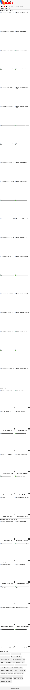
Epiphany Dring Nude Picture (19, 670)
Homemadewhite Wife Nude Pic (7, 647)
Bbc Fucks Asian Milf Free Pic (7, 626)
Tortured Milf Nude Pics (7, 540)
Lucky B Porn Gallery (5, 667)
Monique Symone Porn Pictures (7, 665)
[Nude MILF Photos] (15, 2)
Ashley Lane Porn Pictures (6, 659)
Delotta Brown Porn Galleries (21, 665)
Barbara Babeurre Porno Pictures (8, 451)
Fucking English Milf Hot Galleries (7, 562)
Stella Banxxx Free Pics (18, 678)
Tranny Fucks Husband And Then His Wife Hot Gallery (7, 605)
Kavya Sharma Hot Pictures (16, 667)
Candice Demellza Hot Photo (22, 516)
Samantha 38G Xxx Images (6, 678)
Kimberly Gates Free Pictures (19, 659)
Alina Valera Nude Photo (8, 473)
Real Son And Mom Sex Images (22, 626)
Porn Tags (10, 6)
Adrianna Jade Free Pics (7, 494)
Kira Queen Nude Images (6, 662)
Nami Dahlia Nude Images (7, 409)
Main (3, 6)
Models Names (6, 8)
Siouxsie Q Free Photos (7, 516)
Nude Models (19, 6)
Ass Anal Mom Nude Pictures (22, 540)
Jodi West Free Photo (22, 494)
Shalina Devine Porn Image (6, 670)
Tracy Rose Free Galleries (22, 451)
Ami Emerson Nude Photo (22, 473)
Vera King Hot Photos (7, 430)
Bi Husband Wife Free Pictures (22, 604)
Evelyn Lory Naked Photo (16, 656)
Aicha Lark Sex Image (5, 656)
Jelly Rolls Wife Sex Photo (7, 583)
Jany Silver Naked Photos (17, 675)
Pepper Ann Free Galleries (22, 409)
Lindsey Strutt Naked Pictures (18, 662)
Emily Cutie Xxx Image (18, 673)
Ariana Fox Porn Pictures (6, 681)
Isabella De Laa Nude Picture (7, 673)
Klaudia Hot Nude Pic (5, 654)
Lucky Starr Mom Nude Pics (22, 562)
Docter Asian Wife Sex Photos (22, 583)
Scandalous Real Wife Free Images (22, 648)
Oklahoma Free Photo (15, 654)
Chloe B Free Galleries (22, 430)
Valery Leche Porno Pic (5, 675)
